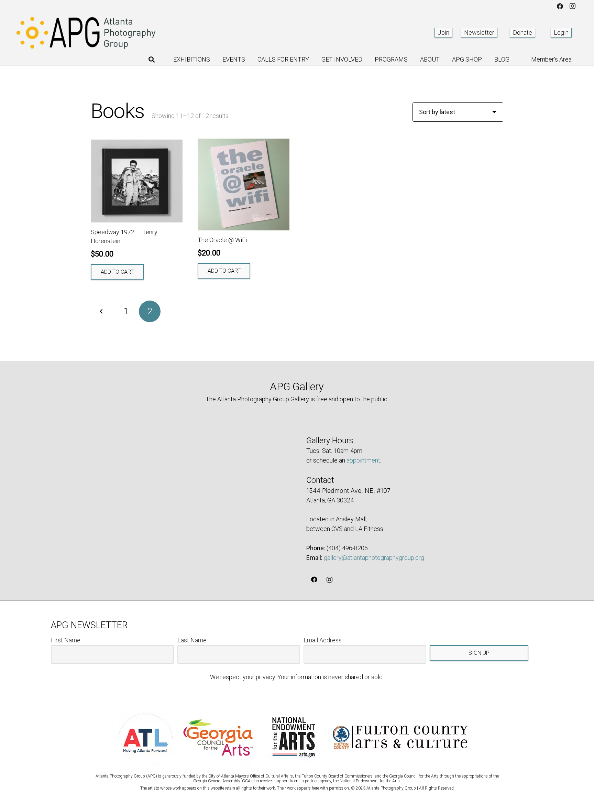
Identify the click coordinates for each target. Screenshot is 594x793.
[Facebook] (560, 6)
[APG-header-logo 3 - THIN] (86, 32)
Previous (101, 311)
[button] (151, 59)
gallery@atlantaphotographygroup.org (374, 557)
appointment (363, 460)
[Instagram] (572, 6)
